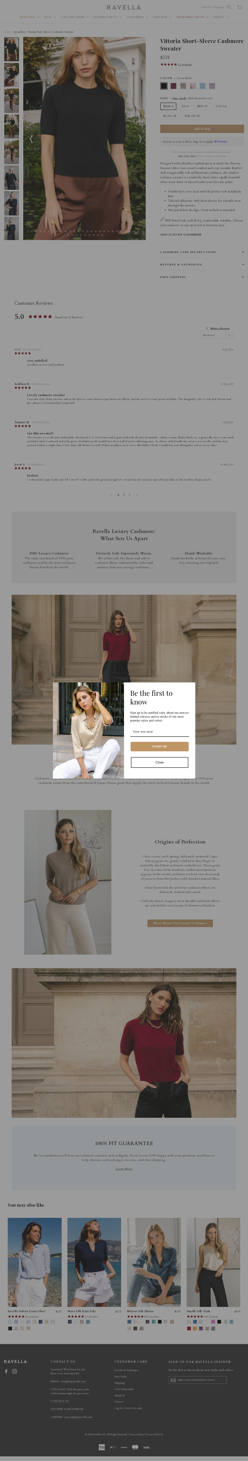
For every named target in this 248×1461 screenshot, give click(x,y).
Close (160, 762)
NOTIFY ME (159, 746)
